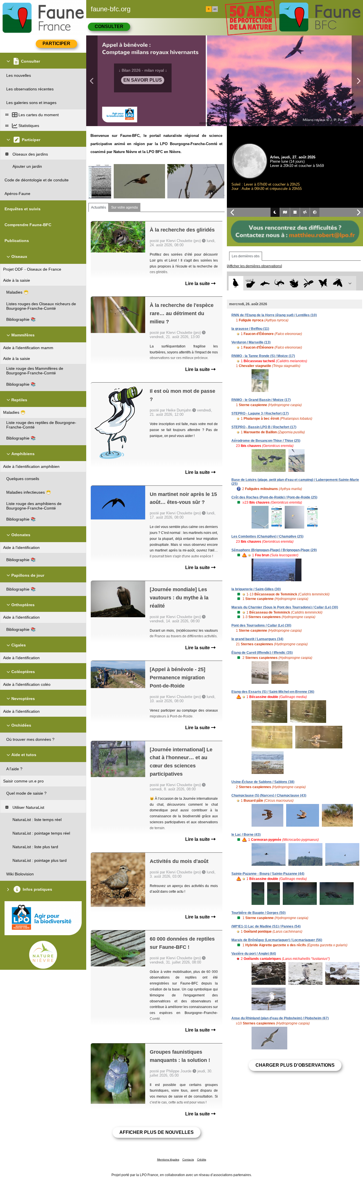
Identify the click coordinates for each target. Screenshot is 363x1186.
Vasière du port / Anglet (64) (253, 954)
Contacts (188, 1159)
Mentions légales (168, 1159)
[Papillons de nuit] (337, 283)
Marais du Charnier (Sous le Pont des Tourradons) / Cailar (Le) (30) (284, 607)
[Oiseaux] (236, 283)
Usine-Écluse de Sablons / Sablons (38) (262, 782)
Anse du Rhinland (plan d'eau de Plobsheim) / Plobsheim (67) (280, 1018)
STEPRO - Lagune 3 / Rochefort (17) (260, 413)
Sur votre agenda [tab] (124, 207)
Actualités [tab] (98, 207)
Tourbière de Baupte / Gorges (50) (258, 913)
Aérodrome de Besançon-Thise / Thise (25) (265, 441)
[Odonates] (308, 283)
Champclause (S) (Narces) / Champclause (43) (268, 795)
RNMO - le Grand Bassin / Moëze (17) (261, 400)
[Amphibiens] (294, 283)
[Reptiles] (279, 283)
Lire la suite (198, 283)
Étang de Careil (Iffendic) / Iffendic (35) (262, 653)
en (215, 9)
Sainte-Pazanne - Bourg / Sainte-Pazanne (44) (267, 874)
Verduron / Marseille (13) (251, 342)
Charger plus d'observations (295, 1065)
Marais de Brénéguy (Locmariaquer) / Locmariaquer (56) (276, 940)
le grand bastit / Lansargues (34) (257, 639)
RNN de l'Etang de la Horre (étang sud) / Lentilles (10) (274, 315)
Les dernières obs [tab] (245, 256)
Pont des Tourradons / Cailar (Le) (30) (261, 625)
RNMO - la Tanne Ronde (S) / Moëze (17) (263, 356)
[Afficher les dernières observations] (254, 266)
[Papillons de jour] (323, 283)
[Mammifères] (250, 283)
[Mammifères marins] (265, 283)
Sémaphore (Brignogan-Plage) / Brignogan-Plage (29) (274, 550)
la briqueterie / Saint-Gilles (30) (256, 589)
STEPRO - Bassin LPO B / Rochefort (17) (263, 427)
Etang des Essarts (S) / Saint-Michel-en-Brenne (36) (272, 692)
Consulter (109, 26)
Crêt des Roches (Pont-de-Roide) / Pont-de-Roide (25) (274, 497)
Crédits (201, 1159)
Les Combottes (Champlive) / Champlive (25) (267, 536)
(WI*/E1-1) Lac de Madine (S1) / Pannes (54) (266, 926)
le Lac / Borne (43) (246, 835)
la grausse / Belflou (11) (250, 329)
